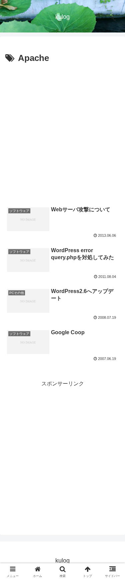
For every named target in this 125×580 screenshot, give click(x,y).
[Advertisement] (62, 132)
